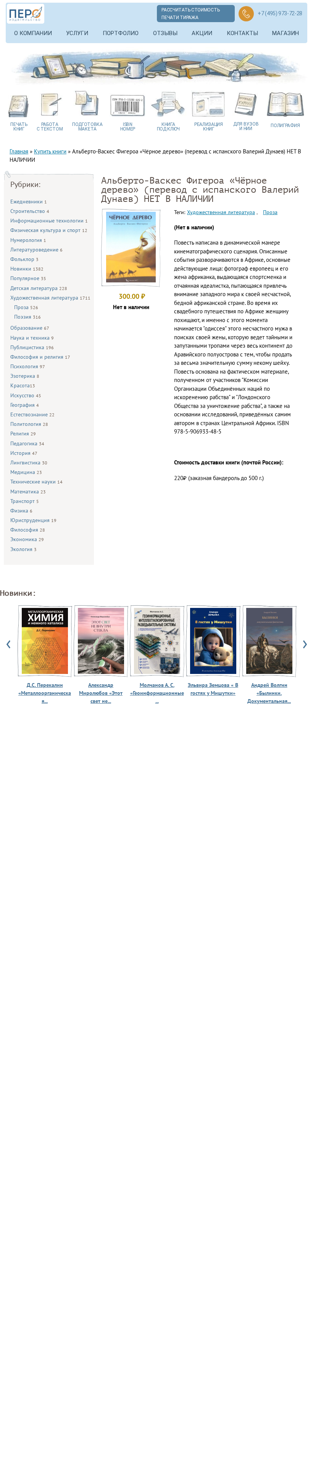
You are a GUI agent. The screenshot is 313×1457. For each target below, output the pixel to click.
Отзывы (165, 33)
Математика (28, 491)
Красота (22, 385)
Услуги (77, 33)
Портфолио (121, 33)
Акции (202, 33)
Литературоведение (36, 249)
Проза (26, 307)
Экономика (27, 539)
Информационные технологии (49, 220)
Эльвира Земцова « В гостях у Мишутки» (213, 689)
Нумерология (28, 240)
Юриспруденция (33, 520)
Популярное (28, 278)
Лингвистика (28, 462)
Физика (21, 510)
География (24, 404)
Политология (29, 424)
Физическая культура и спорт (48, 230)
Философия (27, 529)
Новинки (27, 268)
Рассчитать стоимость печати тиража (190, 13)
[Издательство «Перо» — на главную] (25, 14)
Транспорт (24, 501)
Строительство (29, 211)
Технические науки (36, 481)
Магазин (285, 33)
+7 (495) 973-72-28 (280, 13)
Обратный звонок (246, 13)
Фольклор (24, 259)
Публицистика (32, 347)
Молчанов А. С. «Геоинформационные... (157, 693)
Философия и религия (40, 356)
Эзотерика (24, 375)
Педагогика (27, 443)
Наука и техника (32, 337)
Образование (29, 327)
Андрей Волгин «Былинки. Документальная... (269, 693)
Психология (27, 366)
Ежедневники (28, 201)
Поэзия (27, 316)
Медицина (26, 472)
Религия (23, 433)
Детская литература (38, 288)
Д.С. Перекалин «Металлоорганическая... (44, 693)
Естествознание (32, 414)
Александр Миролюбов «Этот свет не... (101, 693)
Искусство (25, 395)
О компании (33, 33)
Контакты (242, 33)
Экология (23, 549)
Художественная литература (50, 297)
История (23, 453)
